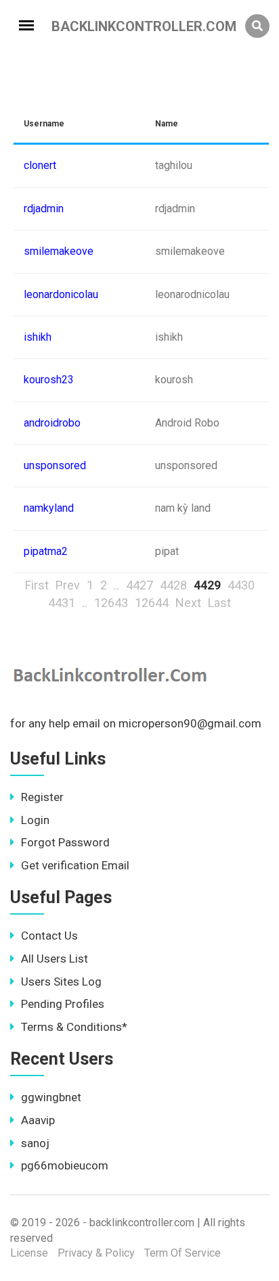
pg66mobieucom (64, 1165)
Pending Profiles (62, 1004)
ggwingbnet (51, 1097)
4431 (61, 603)
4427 (139, 585)
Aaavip (38, 1120)
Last (219, 603)
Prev (68, 585)
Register (42, 797)
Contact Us (49, 935)
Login (35, 820)
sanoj (35, 1143)
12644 (152, 603)
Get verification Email (75, 865)
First (37, 585)
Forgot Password (65, 842)
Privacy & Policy (96, 1253)
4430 (241, 585)
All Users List (54, 958)
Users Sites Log (61, 981)
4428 (173, 585)
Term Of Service (182, 1253)
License (29, 1253)
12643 (111, 603)
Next (188, 603)
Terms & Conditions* (74, 1027)
